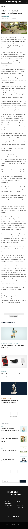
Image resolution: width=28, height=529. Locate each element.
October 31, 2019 (5, 18)
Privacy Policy (8, 505)
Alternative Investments (9, 313)
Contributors (19, 499)
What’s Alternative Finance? (10, 374)
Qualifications (19, 505)
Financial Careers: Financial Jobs (9, 343)
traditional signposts (15, 41)
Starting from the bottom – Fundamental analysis (10, 401)
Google (16, 58)
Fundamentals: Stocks (7, 398)
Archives (7, 501)
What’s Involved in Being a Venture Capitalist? (12, 346)
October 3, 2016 (5, 376)
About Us (7, 499)
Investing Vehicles (20, 313)
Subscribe (7, 507)
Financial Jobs (19, 507)
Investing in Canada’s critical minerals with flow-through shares (9, 439)
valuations (13, 208)
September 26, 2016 (6, 349)
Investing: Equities (6, 436)
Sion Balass (6, 86)
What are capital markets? (9, 450)
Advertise (14, 510)
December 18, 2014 (5, 404)
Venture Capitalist (14, 316)
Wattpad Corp (9, 135)
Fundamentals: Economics (8, 457)
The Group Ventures (9, 88)
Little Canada (5, 187)
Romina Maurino (7, 16)
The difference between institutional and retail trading (10, 429)
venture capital (15, 69)
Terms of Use (8, 503)
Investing (3, 6)
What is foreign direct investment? (7, 460)
